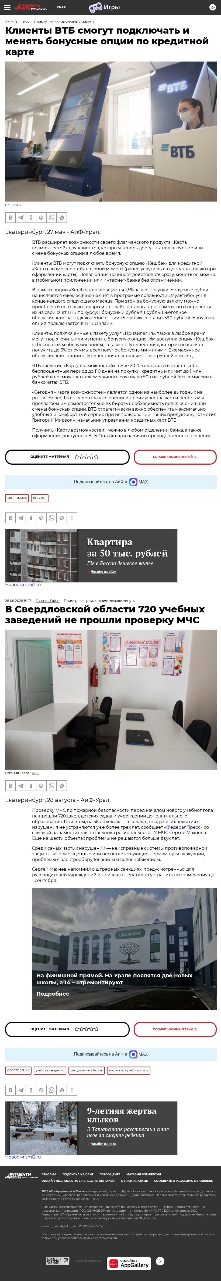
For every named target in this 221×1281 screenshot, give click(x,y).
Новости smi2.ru (23, 584)
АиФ (35, 773)
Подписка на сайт (78, 1174)
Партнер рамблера (88, 1260)
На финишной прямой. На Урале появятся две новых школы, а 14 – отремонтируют (114, 979)
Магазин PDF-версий (143, 1174)
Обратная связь (134, 1181)
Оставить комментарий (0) (175, 457)
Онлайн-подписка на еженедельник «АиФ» (78, 1181)
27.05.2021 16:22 (17, 22)
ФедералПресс (183, 827)
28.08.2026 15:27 (18, 601)
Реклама (49, 1174)
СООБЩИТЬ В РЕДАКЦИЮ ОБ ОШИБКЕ (183, 1181)
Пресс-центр (109, 1174)
